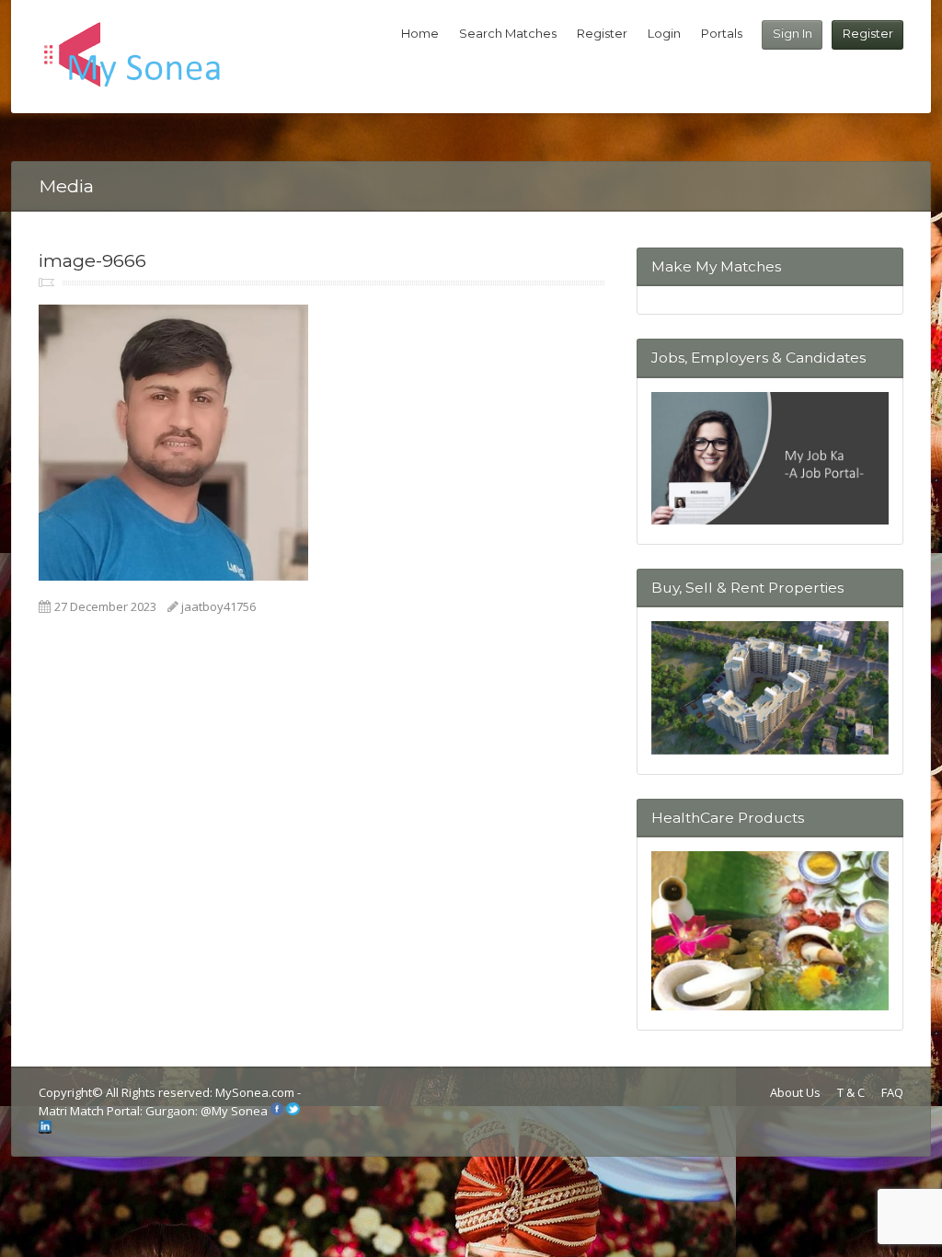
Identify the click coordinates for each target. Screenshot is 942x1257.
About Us (795, 1092)
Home (420, 33)
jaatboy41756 (218, 606)
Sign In (792, 33)
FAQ (892, 1092)
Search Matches (508, 33)
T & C (851, 1092)
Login (664, 33)
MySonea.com (256, 1092)
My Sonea (240, 1110)
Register (868, 33)
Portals (721, 33)
